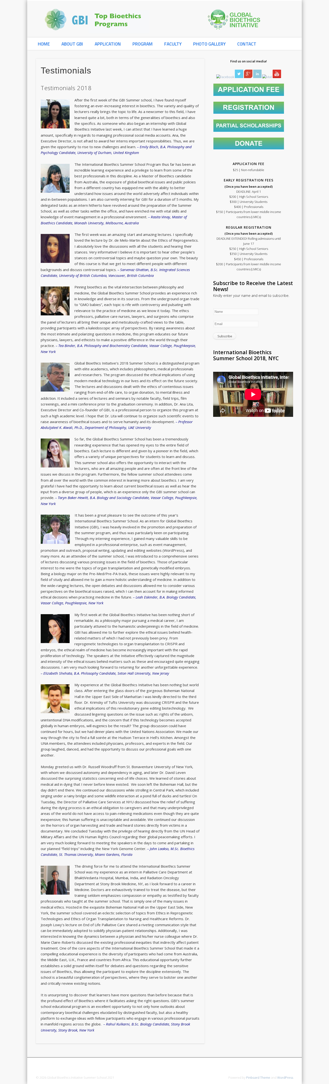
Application (108, 43)
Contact (246, 43)
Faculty (173, 43)
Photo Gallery (209, 43)
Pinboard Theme (258, 1077)
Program (142, 43)
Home (44, 43)
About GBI (72, 43)
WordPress (285, 1077)
